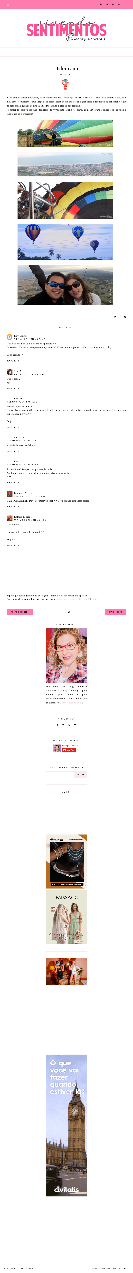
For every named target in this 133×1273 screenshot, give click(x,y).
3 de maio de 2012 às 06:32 (29, 339)
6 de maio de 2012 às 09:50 (22, 465)
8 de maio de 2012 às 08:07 (29, 496)
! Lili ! (17, 371)
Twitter (95, 599)
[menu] (8, 4)
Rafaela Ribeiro (23, 516)
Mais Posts (115, 612)
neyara (18, 398)
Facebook (84, 599)
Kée (16, 461)
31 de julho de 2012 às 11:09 (30, 520)
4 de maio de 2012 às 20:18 (22, 402)
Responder (13, 361)
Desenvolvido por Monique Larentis (110, 1269)
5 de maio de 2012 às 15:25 (22, 441)
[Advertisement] (66, 1020)
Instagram (61, 599)
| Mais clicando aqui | (71, 702)
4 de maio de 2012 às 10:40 (29, 374)
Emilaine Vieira (23, 493)
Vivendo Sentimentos (22, 1269)
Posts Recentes (20, 612)
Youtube (72, 599)
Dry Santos (21, 335)
